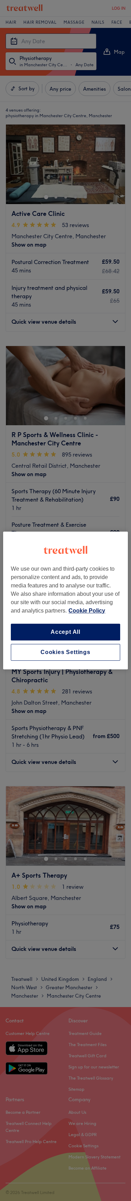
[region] (65, 601)
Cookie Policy (86, 611)
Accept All (65, 632)
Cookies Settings (65, 652)
